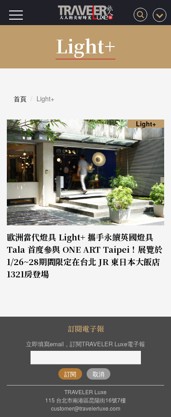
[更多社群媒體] (159, 15)
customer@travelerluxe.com (85, 408)
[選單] (16, 15)
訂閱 (70, 374)
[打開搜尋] (140, 14)
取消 (98, 374)
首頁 (20, 98)
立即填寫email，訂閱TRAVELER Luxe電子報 (85, 343)
